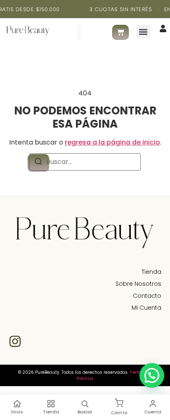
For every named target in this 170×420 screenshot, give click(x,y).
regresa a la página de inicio (112, 142)
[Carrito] (120, 32)
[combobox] (68, 32)
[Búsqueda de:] (85, 162)
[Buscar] (94, 32)
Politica (85, 378)
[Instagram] (15, 341)
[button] (143, 31)
